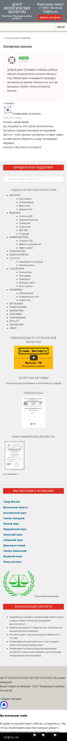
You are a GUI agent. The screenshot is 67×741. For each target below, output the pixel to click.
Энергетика (25, 300)
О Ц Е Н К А (14, 258)
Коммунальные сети (29, 296)
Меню (61, 27)
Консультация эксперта (33, 606)
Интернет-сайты (27, 282)
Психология (25, 226)
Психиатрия (25, 223)
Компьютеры (25, 272)
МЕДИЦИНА (15, 212)
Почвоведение (26, 202)
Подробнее (53, 732)
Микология (24, 205)
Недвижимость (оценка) (31, 261)
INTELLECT (14, 321)
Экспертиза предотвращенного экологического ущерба (33, 383)
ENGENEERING (15, 289)
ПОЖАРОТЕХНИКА (17, 307)
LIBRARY (13, 328)
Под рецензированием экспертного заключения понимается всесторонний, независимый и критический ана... (35, 652)
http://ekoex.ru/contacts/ (28, 147)
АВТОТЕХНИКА (16, 303)
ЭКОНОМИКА (15, 314)
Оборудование (26, 293)
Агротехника (25, 198)
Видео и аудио (26, 247)
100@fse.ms (50, 12)
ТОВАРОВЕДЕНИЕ (17, 317)
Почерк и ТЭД (25, 240)
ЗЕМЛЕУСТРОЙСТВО (19, 254)
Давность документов (30, 244)
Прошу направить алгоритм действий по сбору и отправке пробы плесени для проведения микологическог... (36, 620)
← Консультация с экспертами (17, 38)
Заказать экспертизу (50, 17)
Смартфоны (24, 279)
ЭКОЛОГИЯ (14, 195)
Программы (25, 275)
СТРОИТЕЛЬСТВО (17, 251)
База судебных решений (46, 596)
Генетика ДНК (26, 216)
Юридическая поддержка (33, 167)
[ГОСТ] (33, 426)
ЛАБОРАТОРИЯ (16, 324)
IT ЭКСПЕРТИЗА (16, 268)
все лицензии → (11, 474)
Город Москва (11, 501)
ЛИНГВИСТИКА (16, 310)
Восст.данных (26, 286)
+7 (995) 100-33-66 (50, 8)
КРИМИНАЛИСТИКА (18, 237)
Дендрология (25, 209)
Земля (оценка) (26, 265)
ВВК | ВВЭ (23, 230)
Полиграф (24, 233)
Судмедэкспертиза (28, 219)
